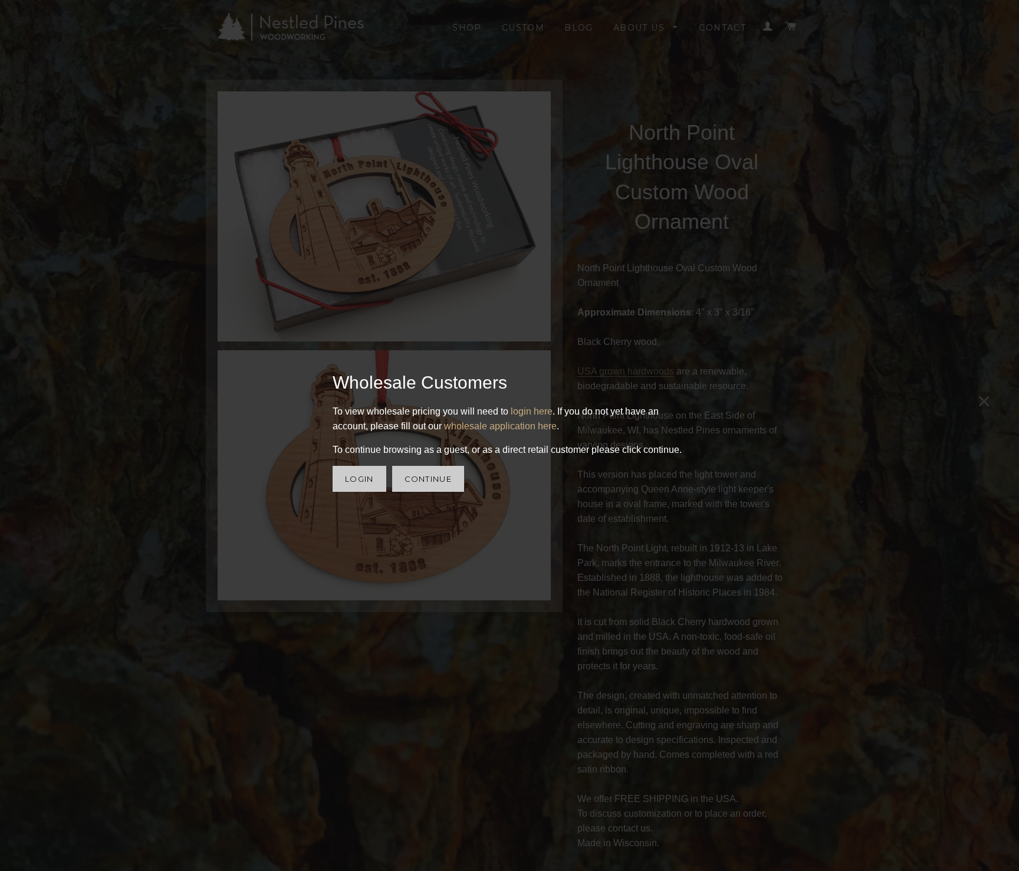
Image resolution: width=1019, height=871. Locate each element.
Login (359, 479)
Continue (428, 479)
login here (532, 411)
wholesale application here (500, 426)
